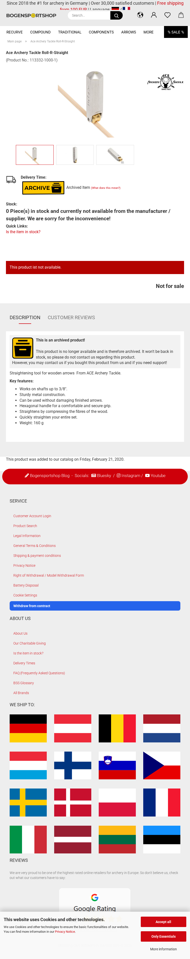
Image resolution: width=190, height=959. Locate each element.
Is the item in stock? (23, 231)
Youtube (158, 475)
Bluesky (104, 475)
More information (163, 949)
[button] (140, 15)
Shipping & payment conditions (37, 556)
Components (101, 32)
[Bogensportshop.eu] (33, 15)
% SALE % (176, 32)
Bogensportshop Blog (50, 475)
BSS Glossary (23, 683)
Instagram (130, 475)
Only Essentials (163, 936)
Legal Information (27, 536)
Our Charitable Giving (29, 643)
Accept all (163, 922)
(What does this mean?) (105, 188)
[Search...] (116, 15)
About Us (20, 633)
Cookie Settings (25, 595)
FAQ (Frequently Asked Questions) (39, 673)
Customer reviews (71, 317)
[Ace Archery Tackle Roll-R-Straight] (95, 100)
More (148, 32)
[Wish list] (167, 15)
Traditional (69, 32)
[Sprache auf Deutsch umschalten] (115, 9)
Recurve (14, 32)
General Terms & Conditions (34, 546)
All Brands (21, 693)
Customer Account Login (32, 516)
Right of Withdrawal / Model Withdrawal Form (48, 575)
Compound (40, 32)
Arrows (128, 32)
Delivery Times (24, 663)
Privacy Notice (65, 931)
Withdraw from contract (31, 606)
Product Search (25, 526)
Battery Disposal (26, 585)
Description (25, 317)
